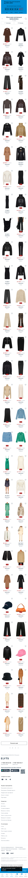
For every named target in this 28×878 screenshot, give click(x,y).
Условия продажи (22, 848)
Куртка (7, 70)
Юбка (21, 189)
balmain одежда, (14, 866)
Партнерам (3, 797)
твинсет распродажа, (18, 864)
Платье (20, 70)
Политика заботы (5, 840)
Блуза (7, 142)
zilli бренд (20, 866)
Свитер (20, 308)
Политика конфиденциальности (7, 847)
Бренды (6, 755)
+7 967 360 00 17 (18, 763)
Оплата (3, 803)
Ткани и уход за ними (6, 815)
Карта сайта (8, 850)
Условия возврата (5, 808)
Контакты (3, 838)
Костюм (20, 546)
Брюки (7, 94)
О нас (2, 826)
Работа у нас (4, 835)
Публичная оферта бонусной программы (9, 848)
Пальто (7, 47)
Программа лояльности (6, 788)
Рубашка (7, 379)
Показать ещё (14, 743)
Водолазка (7, 118)
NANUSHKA (7, 45)
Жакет (21, 165)
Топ (20, 47)
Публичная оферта (19, 847)
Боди (7, 403)
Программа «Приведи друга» (8, 790)
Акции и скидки (5, 795)
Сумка (21, 617)
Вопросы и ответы (5, 810)
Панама (7, 688)
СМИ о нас (3, 828)
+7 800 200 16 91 (6, 763)
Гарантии (3, 850)
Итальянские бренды (6, 820)
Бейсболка (7, 617)
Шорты (7, 569)
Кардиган (7, 356)
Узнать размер (4, 813)
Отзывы (3, 833)
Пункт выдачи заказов (6, 831)
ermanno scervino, (5, 866)
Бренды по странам (6, 817)
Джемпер (21, 688)
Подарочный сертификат (7, 792)
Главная (2, 755)
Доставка (3, 806)
